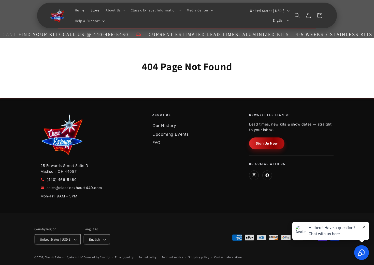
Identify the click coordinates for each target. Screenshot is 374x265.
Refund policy (148, 257)
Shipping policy (198, 257)
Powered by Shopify (97, 257)
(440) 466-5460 (62, 179)
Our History (164, 125)
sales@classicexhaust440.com (74, 187)
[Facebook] (267, 175)
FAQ (156, 142)
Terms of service (172, 257)
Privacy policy (124, 257)
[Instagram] (254, 175)
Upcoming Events (170, 134)
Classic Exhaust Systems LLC (64, 257)
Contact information (228, 257)
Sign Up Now (267, 143)
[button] (115, 10)
